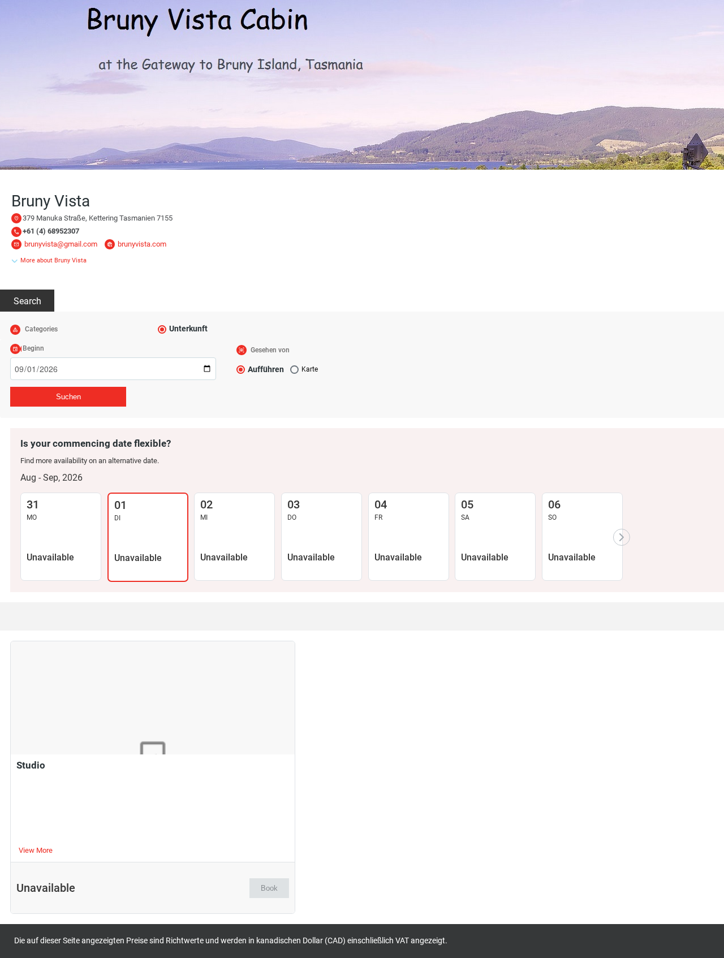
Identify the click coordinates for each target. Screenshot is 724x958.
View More (36, 850)
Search (27, 301)
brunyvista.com (142, 244)
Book (269, 888)
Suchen (68, 396)
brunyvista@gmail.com (60, 244)
